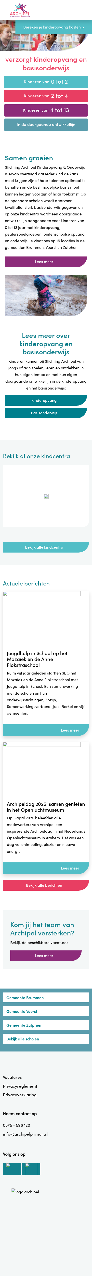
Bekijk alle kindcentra (44, 547)
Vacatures (12, 1077)
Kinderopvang (44, 400)
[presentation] (41, 534)
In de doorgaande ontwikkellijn (46, 124)
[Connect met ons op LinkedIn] (12, 1169)
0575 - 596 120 (16, 1125)
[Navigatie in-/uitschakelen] (83, 10)
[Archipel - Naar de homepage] (19, 10)
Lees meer (44, 261)
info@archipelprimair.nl (25, 1134)
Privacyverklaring (20, 1094)
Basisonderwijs (44, 412)
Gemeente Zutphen (23, 1025)
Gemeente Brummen (25, 997)
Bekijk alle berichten (44, 885)
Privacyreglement (20, 1086)
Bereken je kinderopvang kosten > (53, 27)
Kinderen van (46, 81)
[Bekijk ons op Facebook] (31, 1169)
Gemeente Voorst (21, 1011)
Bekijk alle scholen (22, 1038)
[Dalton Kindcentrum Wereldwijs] (46, 496)
